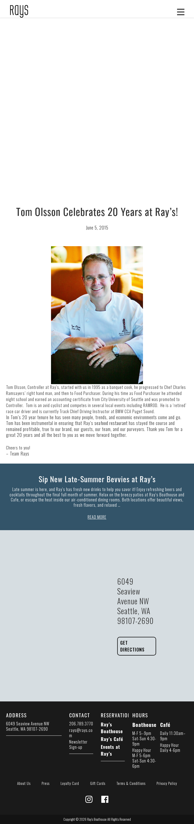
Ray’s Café (112, 739)
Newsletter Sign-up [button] (78, 744)
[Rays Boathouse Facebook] (105, 801)
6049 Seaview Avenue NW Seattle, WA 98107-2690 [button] (27, 726)
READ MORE (97, 517)
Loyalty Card (70, 783)
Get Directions (132, 646)
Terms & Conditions (131, 783)
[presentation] (19, 8)
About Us (24, 783)
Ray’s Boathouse (112, 727)
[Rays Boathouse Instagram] (89, 801)
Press (46, 783)
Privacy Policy (167, 783)
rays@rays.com (81, 732)
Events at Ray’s (110, 750)
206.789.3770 (81, 724)
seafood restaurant (111, 423)
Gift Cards (97, 783)
